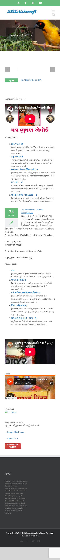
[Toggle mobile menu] (53, 11)
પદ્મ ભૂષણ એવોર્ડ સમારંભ (31, 80)
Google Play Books (15, 432)
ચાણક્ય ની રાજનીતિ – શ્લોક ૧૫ (25, 169)
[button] (7, 69)
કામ (13, 270)
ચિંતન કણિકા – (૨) (19, 305)
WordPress (35, 536)
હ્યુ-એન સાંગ (17, 156)
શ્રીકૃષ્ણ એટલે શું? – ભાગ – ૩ (23, 318)
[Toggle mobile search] (53, 14)
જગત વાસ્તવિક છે (18, 279)
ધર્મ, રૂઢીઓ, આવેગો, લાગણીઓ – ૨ (25, 292)
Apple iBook (12, 438)
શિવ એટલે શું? (17, 144)
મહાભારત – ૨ (17, 182)
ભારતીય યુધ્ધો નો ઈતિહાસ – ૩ (24, 195)
